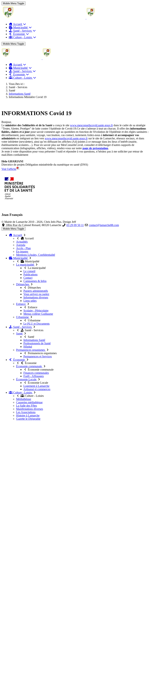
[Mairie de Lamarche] (64, 17)
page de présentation (95, 148)
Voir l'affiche (8, 169)
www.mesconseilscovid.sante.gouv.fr (91, 125)
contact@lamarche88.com (104, 225)
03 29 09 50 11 (75, 225)
